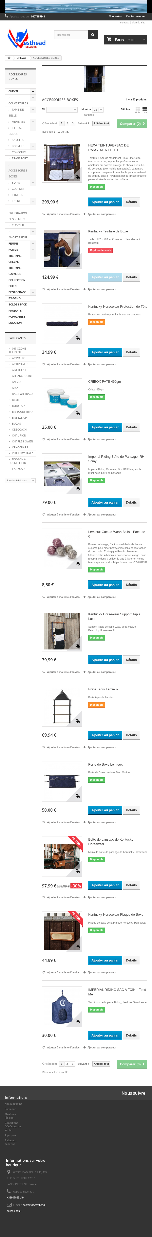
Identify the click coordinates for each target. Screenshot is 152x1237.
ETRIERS (17, 195)
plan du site (138, 22)
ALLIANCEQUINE (22, 376)
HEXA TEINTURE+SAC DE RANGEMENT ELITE (108, 148)
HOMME (13, 249)
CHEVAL (14, 91)
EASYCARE (18, 468)
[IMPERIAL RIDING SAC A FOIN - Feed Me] (62, 1006)
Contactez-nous (135, 16)
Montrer (86, 109)
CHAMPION (18, 435)
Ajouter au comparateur (101, 214)
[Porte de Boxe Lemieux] (62, 781)
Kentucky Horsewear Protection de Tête (117, 306)
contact (124, 22)
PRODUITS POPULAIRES (17, 313)
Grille (137, 112)
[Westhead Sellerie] (26, 38)
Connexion (115, 16)
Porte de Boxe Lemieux (105, 764)
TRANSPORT (19, 158)
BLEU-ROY (18, 405)
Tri (43, 109)
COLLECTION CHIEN (17, 283)
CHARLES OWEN (22, 441)
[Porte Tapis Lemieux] (62, 706)
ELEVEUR (17, 225)
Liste (145, 112)
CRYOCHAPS (19, 447)
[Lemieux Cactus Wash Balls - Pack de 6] (62, 549)
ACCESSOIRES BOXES (18, 173)
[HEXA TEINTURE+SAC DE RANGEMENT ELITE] (62, 162)
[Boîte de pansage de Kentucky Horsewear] (62, 856)
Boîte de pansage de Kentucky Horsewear (110, 842)
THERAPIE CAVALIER (15, 271)
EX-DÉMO (15, 298)
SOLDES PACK (18, 304)
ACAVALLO (18, 358)
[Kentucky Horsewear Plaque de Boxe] (62, 931)
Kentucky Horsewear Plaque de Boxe (115, 914)
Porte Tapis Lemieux (103, 689)
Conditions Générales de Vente (13, 1126)
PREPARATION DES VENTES (18, 216)
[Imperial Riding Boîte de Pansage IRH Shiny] (62, 473)
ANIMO (16, 382)
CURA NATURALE (22, 453)
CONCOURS (19, 152)
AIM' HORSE (19, 370)
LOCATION (15, 322)
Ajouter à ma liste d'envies (63, 214)
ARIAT (15, 387)
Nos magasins (13, 1103)
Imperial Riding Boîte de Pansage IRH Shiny (116, 459)
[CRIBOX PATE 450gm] (62, 398)
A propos (10, 1135)
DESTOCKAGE (18, 292)
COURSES (18, 188)
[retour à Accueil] (9, 58)
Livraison (10, 1109)
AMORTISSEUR (18, 237)
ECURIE (16, 201)
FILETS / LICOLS (15, 130)
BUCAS (16, 423)
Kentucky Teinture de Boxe (108, 231)
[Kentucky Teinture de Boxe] (62, 248)
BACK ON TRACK (22, 393)
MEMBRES (18, 121)
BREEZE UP (19, 417)
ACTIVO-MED (19, 364)
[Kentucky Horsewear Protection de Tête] (62, 323)
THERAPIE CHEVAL (15, 258)
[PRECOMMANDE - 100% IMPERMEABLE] (76, 6)
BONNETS (17, 146)
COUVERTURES (18, 103)
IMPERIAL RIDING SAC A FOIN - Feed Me (117, 992)
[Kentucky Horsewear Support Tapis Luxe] (62, 631)
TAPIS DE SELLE (16, 112)
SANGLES (17, 140)
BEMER (16, 399)
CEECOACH (19, 429)
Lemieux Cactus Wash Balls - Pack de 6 (116, 534)
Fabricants (17, 338)
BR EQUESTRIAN (22, 411)
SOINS (15, 182)
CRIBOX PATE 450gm (104, 381)
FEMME (13, 243)
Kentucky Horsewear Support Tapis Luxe (114, 616)
